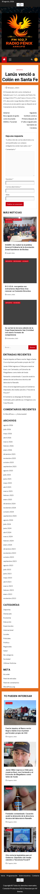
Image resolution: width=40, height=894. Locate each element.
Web (7, 195)
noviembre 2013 (9, 598)
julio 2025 (7, 475)
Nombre (9, 179)
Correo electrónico (13, 187)
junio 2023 (7, 573)
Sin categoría (8, 655)
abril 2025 (7, 487)
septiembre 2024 (9, 516)
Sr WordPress (8, 414)
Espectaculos (8, 626)
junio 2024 (7, 528)
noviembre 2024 (9, 508)
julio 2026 (7, 429)
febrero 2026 (8, 446)
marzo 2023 (8, 586)
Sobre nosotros (25, 876)
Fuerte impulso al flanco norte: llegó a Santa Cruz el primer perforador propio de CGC (18, 730)
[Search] (31, 59)
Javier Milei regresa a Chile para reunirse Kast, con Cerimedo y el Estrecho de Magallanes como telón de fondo (18, 369)
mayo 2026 (7, 433)
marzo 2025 (8, 491)
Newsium (28, 888)
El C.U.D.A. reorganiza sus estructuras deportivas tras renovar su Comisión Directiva (18, 288)
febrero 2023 (8, 590)
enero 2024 (7, 545)
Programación (12, 876)
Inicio (3, 876)
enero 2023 (7, 594)
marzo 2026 (8, 442)
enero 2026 (7, 450)
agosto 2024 (8, 520)
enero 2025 (7, 499)
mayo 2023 (7, 578)
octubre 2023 (8, 557)
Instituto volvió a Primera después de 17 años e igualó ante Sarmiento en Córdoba (29, 120)
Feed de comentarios (11, 682)
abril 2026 (7, 438)
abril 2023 (7, 582)
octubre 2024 (8, 512)
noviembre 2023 (9, 553)
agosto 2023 (8, 565)
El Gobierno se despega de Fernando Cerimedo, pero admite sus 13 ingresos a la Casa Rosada (19, 400)
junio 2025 (7, 479)
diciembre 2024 (9, 503)
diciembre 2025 (9, 454)
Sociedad (9, 222)
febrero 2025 (8, 495)
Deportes (19, 70)
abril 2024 (7, 532)
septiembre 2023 (9, 561)
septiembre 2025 (9, 466)
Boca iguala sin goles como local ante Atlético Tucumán (11, 117)
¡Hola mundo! (21, 414)
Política (6, 642)
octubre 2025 (8, 462)
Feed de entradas (9, 678)
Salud (5, 651)
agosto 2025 (8, 470)
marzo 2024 (8, 536)
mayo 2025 (7, 483)
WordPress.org (9, 687)
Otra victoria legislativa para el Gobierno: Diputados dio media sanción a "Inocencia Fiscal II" (19, 390)
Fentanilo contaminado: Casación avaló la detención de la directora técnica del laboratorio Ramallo (19, 379)
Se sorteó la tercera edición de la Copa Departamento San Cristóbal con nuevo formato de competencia (19, 331)
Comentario (11, 149)
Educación (7, 622)
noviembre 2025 (9, 458)
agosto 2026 (8, 425)
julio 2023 (7, 569)
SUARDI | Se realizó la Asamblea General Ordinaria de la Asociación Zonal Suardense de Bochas (19, 247)
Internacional (8, 630)
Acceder (6, 674)
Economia (7, 618)
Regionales (7, 646)
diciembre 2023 (9, 549)
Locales (25, 261)
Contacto (35, 876)
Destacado (17, 219)
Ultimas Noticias (9, 663)
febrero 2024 (8, 541)
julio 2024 (7, 524)
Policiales (7, 638)
